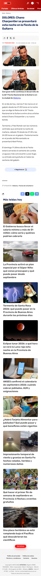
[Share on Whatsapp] (13, 38)
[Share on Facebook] (7, 38)
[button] (27, 3)
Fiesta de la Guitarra (26, 186)
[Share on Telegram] (37, 194)
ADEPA (30, 569)
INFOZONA (23, 565)
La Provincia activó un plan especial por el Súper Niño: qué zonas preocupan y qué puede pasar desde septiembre (18, 271)
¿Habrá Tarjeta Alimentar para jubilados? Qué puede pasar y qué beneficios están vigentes (20, 423)
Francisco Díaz (10, 43)
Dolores (8, 13)
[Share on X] (10, 38)
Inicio (3, 13)
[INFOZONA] (7, 3)
